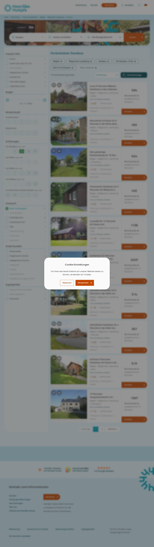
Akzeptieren (83, 283)
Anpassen (66, 283)
